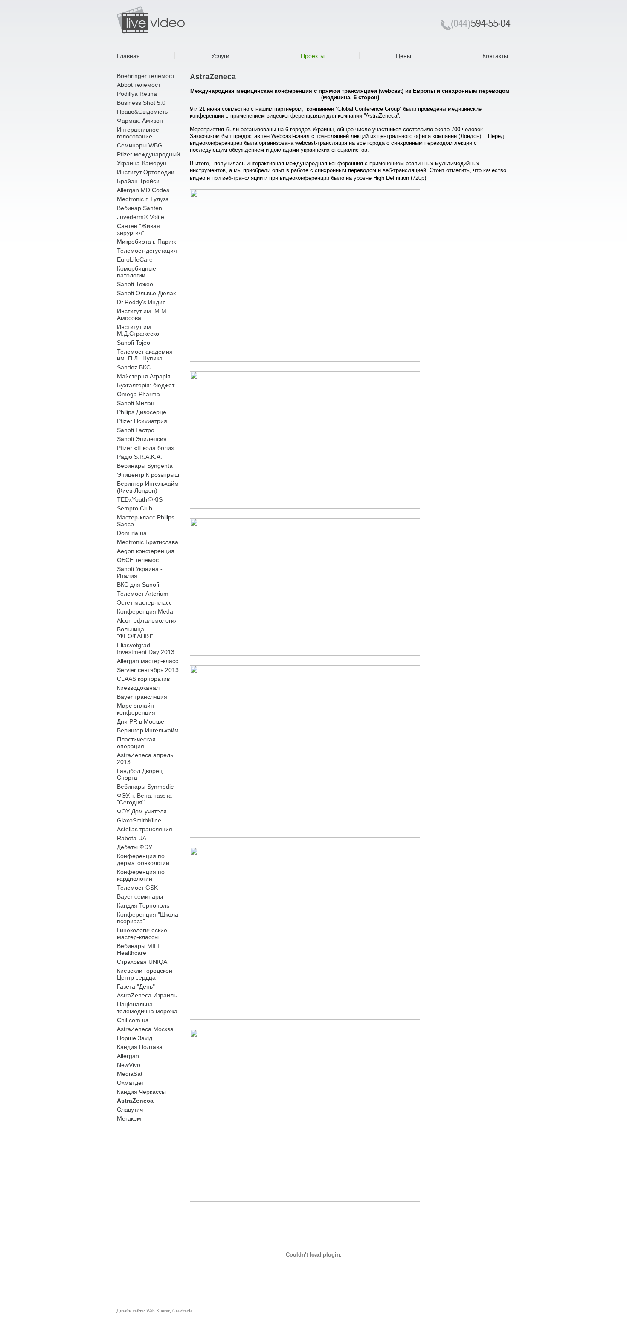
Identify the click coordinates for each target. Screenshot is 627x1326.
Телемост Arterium (142, 593)
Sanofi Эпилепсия (142, 438)
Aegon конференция (145, 551)
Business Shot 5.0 (141, 102)
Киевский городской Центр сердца (144, 974)
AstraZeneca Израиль (147, 995)
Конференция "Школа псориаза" (147, 918)
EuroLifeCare (135, 259)
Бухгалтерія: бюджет (145, 385)
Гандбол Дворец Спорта (140, 774)
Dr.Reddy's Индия (141, 302)
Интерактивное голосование (138, 133)
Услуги (220, 55)
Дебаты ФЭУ (134, 847)
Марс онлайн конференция (136, 709)
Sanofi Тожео (135, 284)
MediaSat (129, 1073)
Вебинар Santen (139, 208)
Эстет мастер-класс (144, 602)
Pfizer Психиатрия (142, 421)
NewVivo (128, 1064)
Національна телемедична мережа (147, 1008)
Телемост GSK (137, 887)
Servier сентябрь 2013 (148, 669)
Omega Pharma (138, 394)
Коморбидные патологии (136, 272)
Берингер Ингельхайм (148, 730)
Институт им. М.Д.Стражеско (138, 330)
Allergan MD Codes (143, 190)
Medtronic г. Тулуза (143, 199)
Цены (403, 55)
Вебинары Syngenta (145, 465)
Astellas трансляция (144, 829)
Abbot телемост (138, 84)
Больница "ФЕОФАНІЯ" (135, 633)
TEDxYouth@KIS (140, 499)
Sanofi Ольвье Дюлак (146, 293)
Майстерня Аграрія (144, 376)
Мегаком (129, 1118)
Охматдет (130, 1082)
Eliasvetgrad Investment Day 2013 (145, 648)
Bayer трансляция (142, 696)
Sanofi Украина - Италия (140, 572)
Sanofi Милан (135, 403)
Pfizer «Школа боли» (145, 447)
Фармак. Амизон (140, 120)
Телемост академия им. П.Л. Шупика (145, 355)
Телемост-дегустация (147, 250)
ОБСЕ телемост (139, 559)
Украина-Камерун (141, 163)
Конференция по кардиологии (141, 875)
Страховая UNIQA (142, 961)
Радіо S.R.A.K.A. (139, 456)
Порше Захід (134, 1038)
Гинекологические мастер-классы (142, 933)
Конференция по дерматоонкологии (143, 859)
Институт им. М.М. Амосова (142, 314)
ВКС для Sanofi (138, 584)
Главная (128, 55)
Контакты (495, 55)
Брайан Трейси (138, 181)
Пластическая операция (136, 742)
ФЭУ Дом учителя (142, 811)
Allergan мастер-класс (147, 660)
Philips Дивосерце (141, 412)
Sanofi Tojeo (133, 342)
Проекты (313, 55)
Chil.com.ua (133, 1020)
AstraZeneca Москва (145, 1029)
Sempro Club (134, 508)
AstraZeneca (135, 1100)
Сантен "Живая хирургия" (138, 229)
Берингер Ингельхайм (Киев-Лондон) (148, 487)
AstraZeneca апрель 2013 (145, 758)
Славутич (130, 1109)
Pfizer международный (148, 154)
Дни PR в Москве (140, 721)
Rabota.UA (131, 838)
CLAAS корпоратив (143, 678)
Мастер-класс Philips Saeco (145, 521)
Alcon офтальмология (147, 620)
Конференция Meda (145, 611)
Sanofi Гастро (135, 430)
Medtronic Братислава (147, 542)
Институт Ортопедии (145, 172)
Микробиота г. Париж (146, 241)
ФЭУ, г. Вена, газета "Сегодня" (144, 799)
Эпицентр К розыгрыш (148, 474)
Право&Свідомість (142, 111)
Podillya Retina (137, 93)
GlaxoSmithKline (139, 820)
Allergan (128, 1055)
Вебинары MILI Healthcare (138, 949)
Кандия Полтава (140, 1047)
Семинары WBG (140, 145)
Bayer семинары (140, 896)
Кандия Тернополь (143, 905)
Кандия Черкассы (141, 1091)
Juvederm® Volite (140, 216)
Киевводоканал (138, 687)
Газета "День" (136, 986)
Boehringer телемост (145, 75)
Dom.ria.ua (132, 533)
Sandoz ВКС (134, 367)
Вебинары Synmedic (145, 786)
